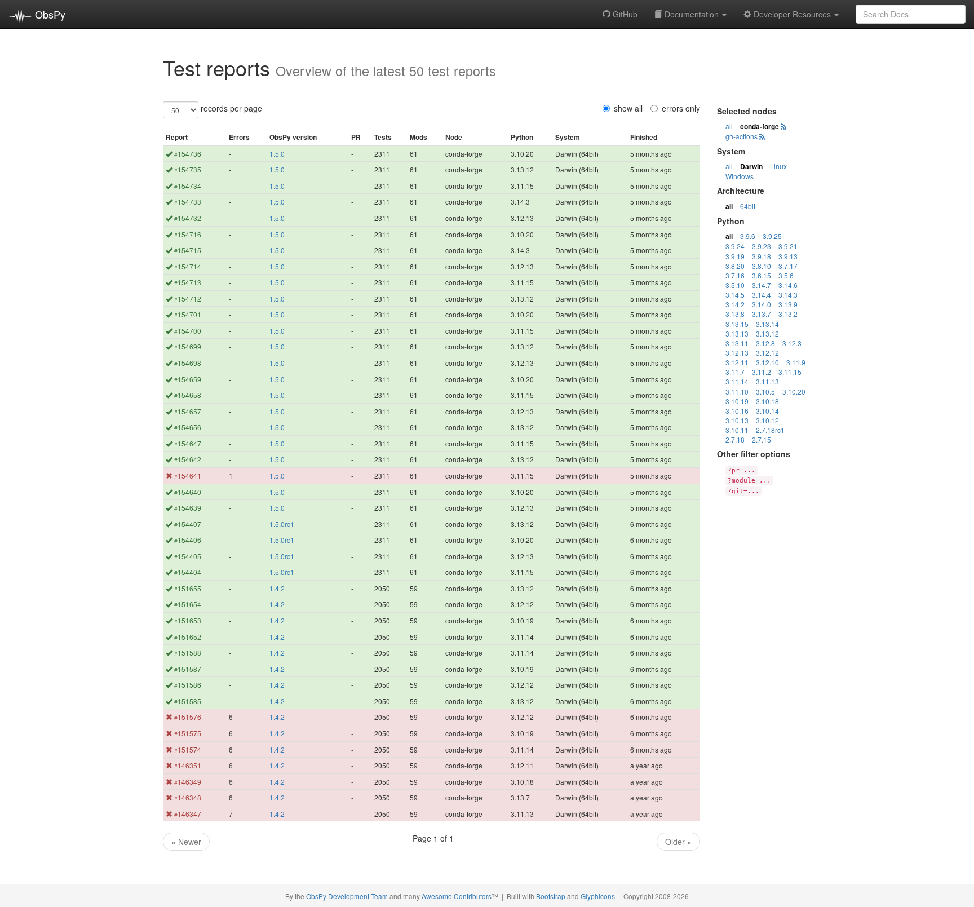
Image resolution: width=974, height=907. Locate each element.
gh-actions (741, 136)
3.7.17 (788, 266)
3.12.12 (767, 352)
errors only (681, 108)
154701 (187, 314)
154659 (187, 379)
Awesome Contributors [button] (457, 896)
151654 (187, 604)
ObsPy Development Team (347, 896)
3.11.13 (767, 381)
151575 (187, 733)
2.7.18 (735, 439)
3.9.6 (747, 236)
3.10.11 (737, 430)
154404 (187, 572)
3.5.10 (735, 285)
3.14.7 (761, 285)
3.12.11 (737, 362)
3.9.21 (788, 246)
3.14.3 (788, 294)
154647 (187, 443)
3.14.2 (735, 304)
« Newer (186, 841)
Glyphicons (598, 896)
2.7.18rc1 (770, 430)
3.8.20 (735, 266)
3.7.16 (735, 275)
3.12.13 (737, 352)
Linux (778, 166)
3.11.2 (761, 372)
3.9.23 (761, 246)
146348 (187, 797)
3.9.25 (772, 236)
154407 (187, 524)
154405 (187, 556)
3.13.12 (767, 333)
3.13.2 (788, 313)
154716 (187, 234)
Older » (678, 841)
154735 (187, 169)
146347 (187, 813)
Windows (739, 176)
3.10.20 (793, 391)
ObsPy (48, 14)
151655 (187, 588)
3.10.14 (767, 410)
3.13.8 (735, 313)
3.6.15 (761, 275)
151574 (187, 749)
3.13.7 (761, 313)
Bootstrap (550, 896)
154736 (187, 153)
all (729, 126)
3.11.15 (790, 372)
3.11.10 (737, 391)
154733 (187, 201)
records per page (231, 108)
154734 (187, 186)
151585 (187, 701)
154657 (187, 411)
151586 (187, 684)
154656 (187, 427)
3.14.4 (761, 294)
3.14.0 (761, 304)
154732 (187, 218)
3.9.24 (735, 246)
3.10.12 (767, 420)
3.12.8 (765, 343)
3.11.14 (737, 381)
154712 (187, 298)
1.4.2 (277, 588)
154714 (187, 266)
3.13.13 (737, 333)
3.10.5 (765, 391)
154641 (187, 475)
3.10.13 (737, 420)
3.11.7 (735, 372)
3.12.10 (767, 362)
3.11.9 (795, 362)
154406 (187, 540)
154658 (187, 395)
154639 (187, 507)
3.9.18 (761, 256)
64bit (747, 206)
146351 (187, 765)
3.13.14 (767, 324)
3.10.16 (737, 410)
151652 (187, 636)
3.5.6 (786, 275)
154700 (187, 330)
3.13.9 (788, 304)
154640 (187, 492)
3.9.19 (735, 256)
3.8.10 (761, 266)
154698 (187, 363)
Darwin (751, 166)
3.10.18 (767, 401)
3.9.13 (788, 256)
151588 (187, 652)
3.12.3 (792, 343)
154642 (187, 459)
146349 (187, 781)
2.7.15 (761, 439)
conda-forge (759, 126)
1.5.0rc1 (281, 524)
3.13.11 (737, 343)
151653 (187, 620)
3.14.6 (788, 285)
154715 (187, 250)
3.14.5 (735, 294)
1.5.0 (277, 153)
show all (628, 108)
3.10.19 (737, 401)
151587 (187, 669)
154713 (187, 282)
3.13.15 (737, 324)
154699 (187, 346)
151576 (187, 717)
